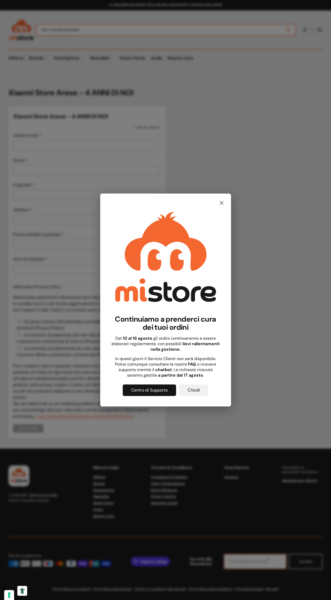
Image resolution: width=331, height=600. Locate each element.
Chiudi (194, 390)
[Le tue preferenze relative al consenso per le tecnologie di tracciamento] (9, 595)
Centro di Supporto (149, 390)
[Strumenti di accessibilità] (22, 591)
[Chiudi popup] (221, 203)
